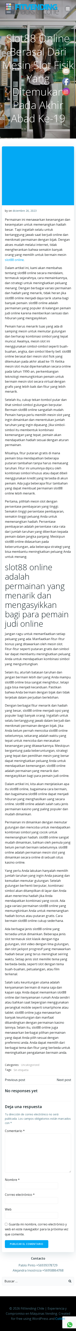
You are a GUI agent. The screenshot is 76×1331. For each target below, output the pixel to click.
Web (8, 1209)
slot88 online (14, 260)
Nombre (12, 1180)
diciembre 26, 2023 (25, 211)
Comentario (15, 1131)
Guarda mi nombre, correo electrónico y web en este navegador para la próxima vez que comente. (36, 1229)
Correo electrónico (20, 1194)
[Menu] (68, 8)
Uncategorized (30, 1065)
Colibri (60, 1318)
